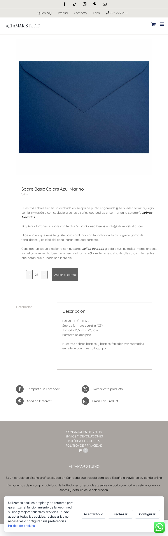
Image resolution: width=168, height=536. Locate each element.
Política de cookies (21, 525)
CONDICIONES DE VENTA (84, 432)
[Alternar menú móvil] (162, 24)
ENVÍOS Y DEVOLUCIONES (84, 436)
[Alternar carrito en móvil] (153, 24)
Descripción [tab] (24, 307)
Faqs (96, 13)
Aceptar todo (93, 514)
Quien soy (44, 13)
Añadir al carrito (65, 274)
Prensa (63, 13)
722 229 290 (118, 13)
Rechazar (121, 514)
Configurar (147, 514)
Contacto (80, 13)
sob (145, 213)
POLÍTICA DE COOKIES (84, 441)
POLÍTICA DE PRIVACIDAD (84, 446)
